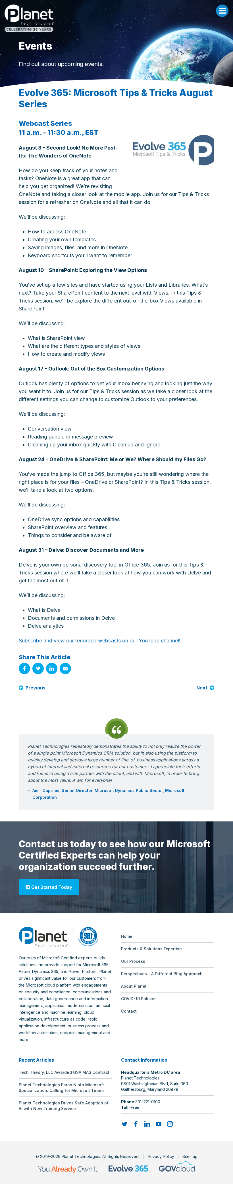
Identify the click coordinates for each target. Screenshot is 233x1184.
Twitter (38, 668)
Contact (129, 1011)
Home (126, 936)
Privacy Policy (161, 1156)
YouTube (158, 1124)
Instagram (170, 1124)
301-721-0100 (147, 1101)
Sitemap (189, 1156)
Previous (35, 688)
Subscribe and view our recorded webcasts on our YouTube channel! (100, 641)
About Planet (134, 986)
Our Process (133, 961)
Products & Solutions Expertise (151, 948)
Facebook (24, 668)
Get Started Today (51, 887)
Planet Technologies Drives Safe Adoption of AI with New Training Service (64, 1105)
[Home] (116, 18)
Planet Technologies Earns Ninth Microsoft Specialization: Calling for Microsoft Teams (62, 1087)
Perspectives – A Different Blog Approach (162, 973)
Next (201, 688)
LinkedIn (51, 668)
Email (65, 668)
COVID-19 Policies (139, 998)
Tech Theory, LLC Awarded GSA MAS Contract (64, 1072)
